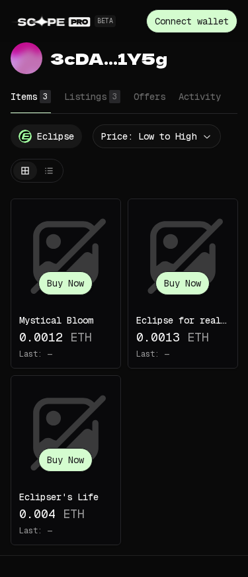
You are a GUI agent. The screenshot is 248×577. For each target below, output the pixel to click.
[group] (37, 171)
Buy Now (65, 283)
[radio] (25, 170)
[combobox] (157, 136)
